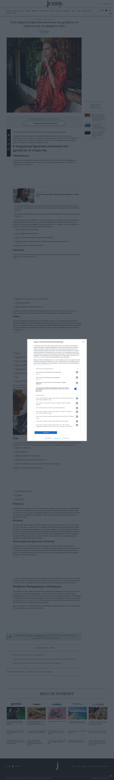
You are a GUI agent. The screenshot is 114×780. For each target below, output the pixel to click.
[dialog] (57, 390)
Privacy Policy (65, 438)
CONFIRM (46, 432)
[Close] (83, 342)
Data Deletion (48, 438)
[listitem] (57, 369)
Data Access (57, 438)
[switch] (76, 372)
